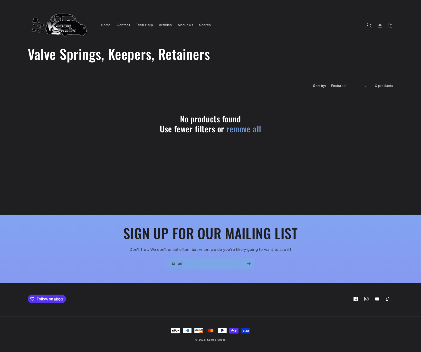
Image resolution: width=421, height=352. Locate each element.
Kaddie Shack (216, 339)
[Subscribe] (248, 263)
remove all (243, 129)
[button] (369, 25)
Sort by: (319, 86)
